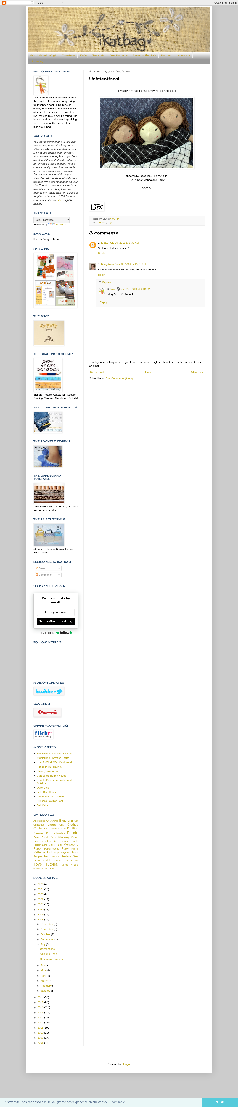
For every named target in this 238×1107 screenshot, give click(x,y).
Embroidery (59, 833)
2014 (41, 1012)
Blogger (126, 1064)
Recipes (37, 856)
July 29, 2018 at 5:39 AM (124, 242)
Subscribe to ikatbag (56, 621)
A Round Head (48, 953)
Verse (65, 864)
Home (147, 371)
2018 (41, 919)
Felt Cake (42, 805)
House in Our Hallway (49, 766)
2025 (41, 884)
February (46, 985)
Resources (51, 856)
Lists (44, 844)
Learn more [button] (117, 1102)
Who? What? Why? (43, 55)
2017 (41, 997)
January (46, 990)
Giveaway (64, 837)
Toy (76, 860)
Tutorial (51, 864)
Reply (101, 252)
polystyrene (63, 852)
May (43, 970)
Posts (41, 568)
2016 (41, 1002)
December (47, 924)
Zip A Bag (48, 868)
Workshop (38, 869)
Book (70, 820)
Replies (106, 282)
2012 (41, 1022)
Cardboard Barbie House (51, 775)
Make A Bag (55, 844)
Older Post (197, 371)
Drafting (72, 828)
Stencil (68, 860)
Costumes (40, 828)
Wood (74, 864)
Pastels (74, 849)
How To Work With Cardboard (54, 762)
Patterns (39, 852)
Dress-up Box (42, 833)
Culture (62, 828)
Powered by (46, 632)
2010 (41, 1032)
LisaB (104, 242)
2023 (41, 894)
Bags (62, 820)
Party (65, 848)
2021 (41, 904)
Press (74, 852)
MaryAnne (107, 264)
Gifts (53, 837)
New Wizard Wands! (52, 959)
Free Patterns (119, 55)
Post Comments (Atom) (119, 378)
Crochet (53, 828)
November (47, 929)
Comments (45, 574)
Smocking (57, 860)
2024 (41, 889)
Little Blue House (47, 792)
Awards (54, 821)
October (46, 934)
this (60, 200)
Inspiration (183, 55)
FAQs (83, 55)
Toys (110, 222)
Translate (61, 224)
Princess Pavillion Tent (50, 800)
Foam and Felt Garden (50, 796)
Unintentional (47, 948)
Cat (76, 821)
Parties (166, 55)
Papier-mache (51, 849)
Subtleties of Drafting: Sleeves (54, 753)
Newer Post (97, 371)
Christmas (38, 825)
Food (45, 837)
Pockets (51, 852)
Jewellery (46, 841)
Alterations (39, 821)
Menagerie (71, 844)
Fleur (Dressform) (47, 771)
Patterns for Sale (144, 55)
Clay (62, 825)
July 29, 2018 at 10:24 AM (130, 264)
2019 (41, 914)
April (44, 975)
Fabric (102, 222)
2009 (41, 1037)
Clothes (72, 824)
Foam (36, 837)
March (45, 980)
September (47, 939)
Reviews (66, 856)
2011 (41, 1027)
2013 (41, 1017)
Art (47, 820)
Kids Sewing (61, 841)
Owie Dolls (43, 787)
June (44, 965)
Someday (36, 61)
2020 (41, 909)
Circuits (52, 824)
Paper (37, 848)
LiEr (112, 288)
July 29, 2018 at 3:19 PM (135, 288)
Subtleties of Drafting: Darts (53, 757)
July (43, 944)
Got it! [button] (220, 1102)
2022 (41, 899)
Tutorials (98, 55)
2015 (41, 1007)
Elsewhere (68, 55)
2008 (41, 1042)
